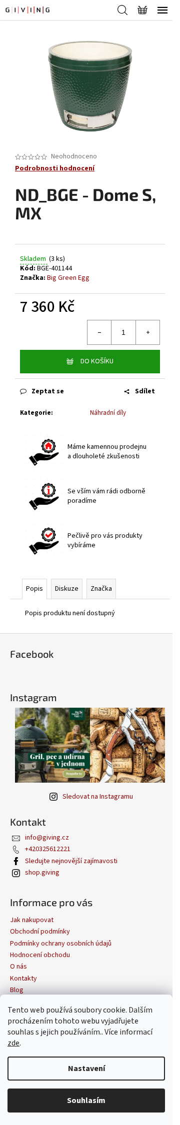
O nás (18, 967)
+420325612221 (47, 849)
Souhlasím (86, 1100)
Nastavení (86, 1068)
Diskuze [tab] (66, 589)
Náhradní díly (108, 412)
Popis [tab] (34, 589)
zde (14, 1043)
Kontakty (23, 979)
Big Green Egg (68, 278)
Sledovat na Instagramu (97, 797)
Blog (17, 990)
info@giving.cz (47, 838)
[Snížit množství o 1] (100, 332)
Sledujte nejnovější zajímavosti (71, 861)
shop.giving (42, 873)
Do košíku (97, 361)
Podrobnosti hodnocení (54, 168)
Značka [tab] (101, 589)
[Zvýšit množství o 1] (148, 332)
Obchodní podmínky (40, 932)
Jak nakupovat (32, 920)
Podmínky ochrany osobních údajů (61, 944)
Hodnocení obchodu (40, 955)
